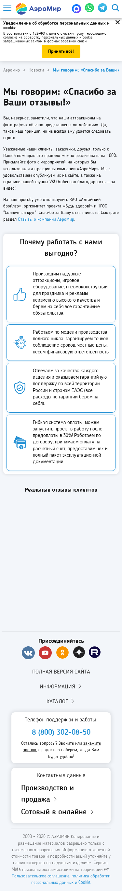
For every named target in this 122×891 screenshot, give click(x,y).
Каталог (58, 702)
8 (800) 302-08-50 (61, 733)
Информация (58, 687)
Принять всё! (61, 51)
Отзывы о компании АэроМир (46, 219)
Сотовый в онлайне (55, 812)
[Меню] (7, 8)
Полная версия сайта (61, 672)
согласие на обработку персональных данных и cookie (47, 37)
